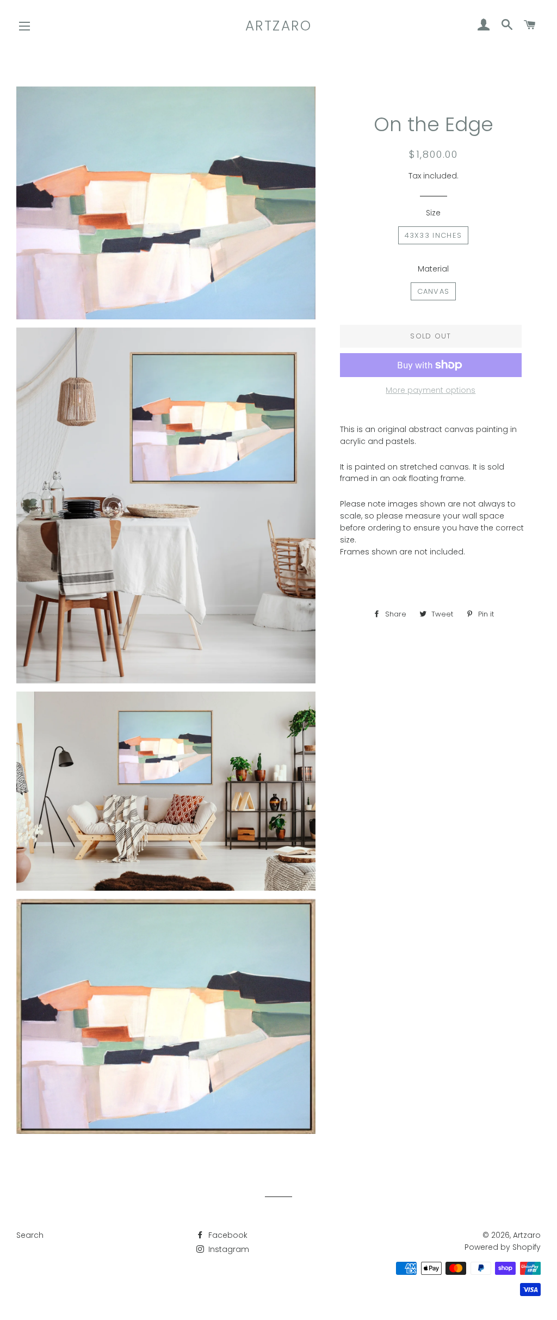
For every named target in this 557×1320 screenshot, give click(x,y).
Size (433, 212)
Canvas (433, 291)
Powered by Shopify (503, 1247)
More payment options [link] (430, 390)
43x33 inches (433, 235)
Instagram (227, 1249)
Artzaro (278, 25)
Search (30, 1235)
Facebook (226, 1235)
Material (433, 268)
